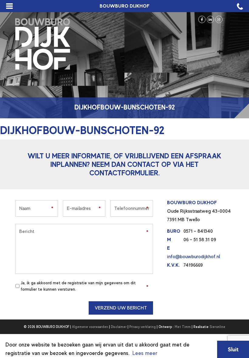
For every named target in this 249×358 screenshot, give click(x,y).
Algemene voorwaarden (90, 327)
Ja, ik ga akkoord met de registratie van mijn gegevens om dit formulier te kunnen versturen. (78, 286)
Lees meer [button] (144, 353)
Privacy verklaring (142, 327)
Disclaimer (119, 327)
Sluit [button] (233, 349)
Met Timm (183, 327)
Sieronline (217, 327)
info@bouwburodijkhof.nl (193, 256)
